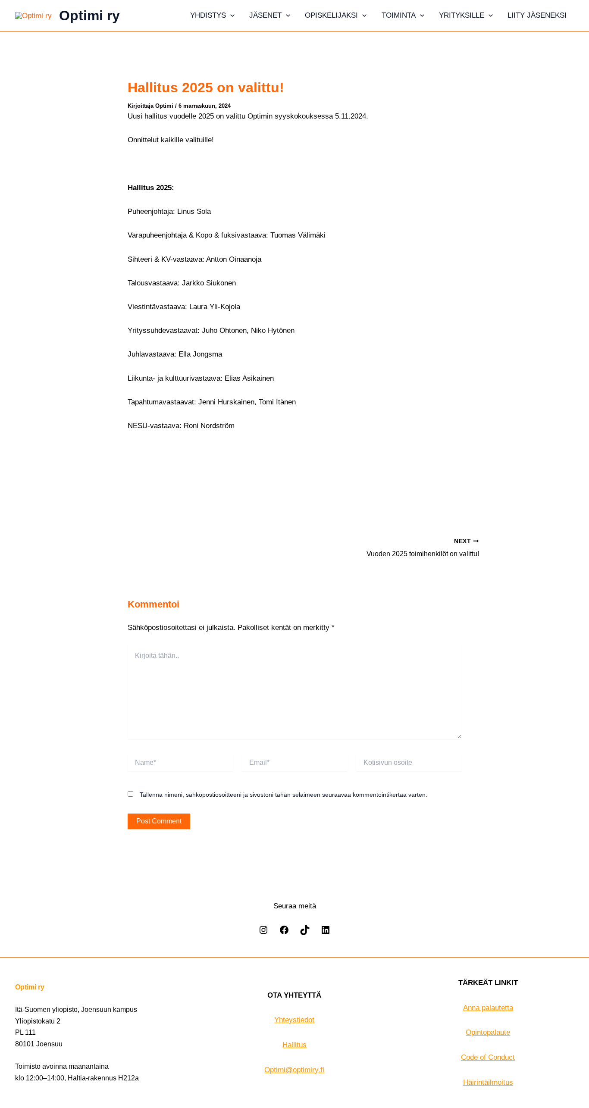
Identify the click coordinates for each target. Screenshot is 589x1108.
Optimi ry (89, 15)
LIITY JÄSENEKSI (537, 15)
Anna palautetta (488, 1008)
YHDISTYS (208, 15)
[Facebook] (284, 933)
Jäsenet (265, 15)
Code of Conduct (488, 1057)
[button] (230, 15)
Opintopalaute (488, 1032)
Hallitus (294, 1045)
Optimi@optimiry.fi (294, 1070)
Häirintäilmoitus (488, 1082)
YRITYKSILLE (461, 15)
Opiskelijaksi (331, 15)
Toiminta (399, 15)
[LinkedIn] (325, 933)
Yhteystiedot (294, 1020)
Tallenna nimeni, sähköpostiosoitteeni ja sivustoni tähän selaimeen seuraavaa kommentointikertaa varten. (283, 794)
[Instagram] (263, 933)
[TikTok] (305, 933)
